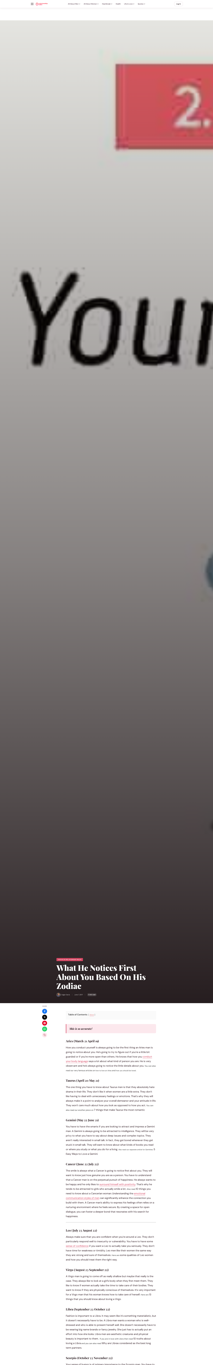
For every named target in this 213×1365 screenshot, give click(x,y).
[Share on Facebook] (44, 1011)
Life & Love (128, 4)
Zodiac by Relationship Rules (69, 959)
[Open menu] (32, 4)
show (92, 1015)
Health (118, 4)
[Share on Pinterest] (44, 1023)
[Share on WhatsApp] (44, 1029)
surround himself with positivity (117, 1184)
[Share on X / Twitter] (44, 1017)
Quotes (140, 4)
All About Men (73, 4)
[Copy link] (44, 1034)
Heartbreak (106, 4)
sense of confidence (77, 1246)
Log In (178, 4)
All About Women (90, 4)
